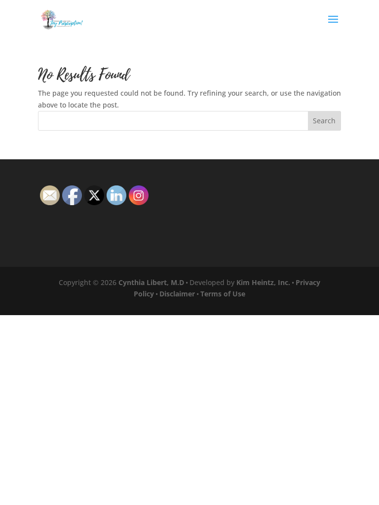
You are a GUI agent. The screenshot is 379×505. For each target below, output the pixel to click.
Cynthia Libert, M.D (151, 282)
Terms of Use (222, 293)
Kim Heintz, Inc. (263, 282)
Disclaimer (177, 293)
